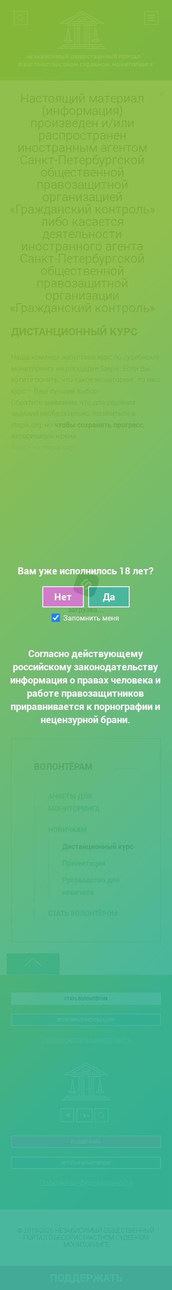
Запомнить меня (91, 617)
